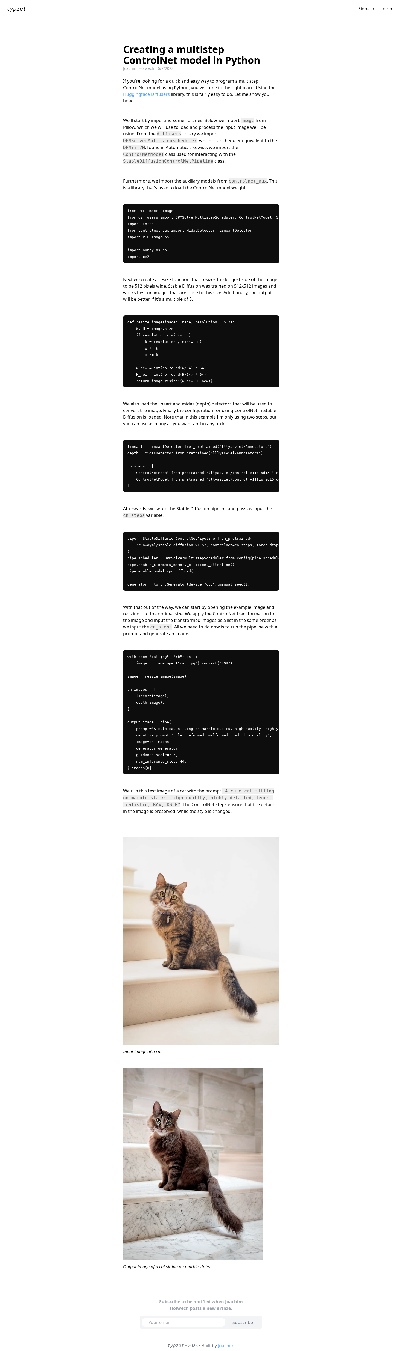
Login (386, 9)
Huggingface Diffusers (146, 94)
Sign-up (366, 9)
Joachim (226, 1346)
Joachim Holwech (138, 68)
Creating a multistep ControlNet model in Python (191, 55)
